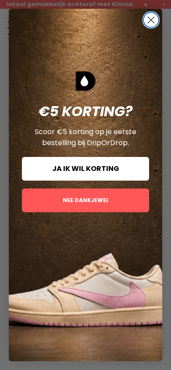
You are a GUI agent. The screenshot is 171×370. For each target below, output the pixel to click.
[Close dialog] (151, 20)
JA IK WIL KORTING (85, 169)
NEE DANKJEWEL (86, 200)
